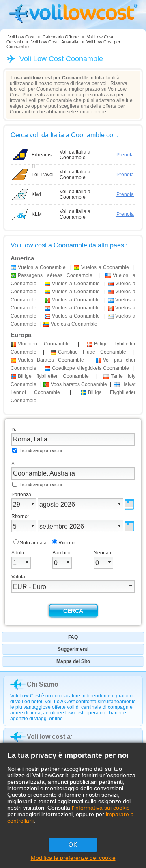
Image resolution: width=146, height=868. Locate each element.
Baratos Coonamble (51, 360)
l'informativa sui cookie (101, 807)
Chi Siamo (42, 684)
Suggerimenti (73, 649)
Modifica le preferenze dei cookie (73, 858)
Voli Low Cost (21, 36)
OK (73, 844)
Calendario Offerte (61, 36)
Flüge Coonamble (92, 352)
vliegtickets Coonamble (90, 368)
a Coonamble (42, 267)
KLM (37, 214)
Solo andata (33, 543)
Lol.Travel (43, 174)
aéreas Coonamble (55, 275)
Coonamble (44, 344)
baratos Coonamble (79, 384)
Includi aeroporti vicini (40, 450)
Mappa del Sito (73, 661)
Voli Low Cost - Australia (54, 41)
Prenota (125, 155)
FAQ (73, 637)
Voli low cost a (49, 736)
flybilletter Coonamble (53, 376)
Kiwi (36, 194)
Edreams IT (42, 156)
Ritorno (66, 543)
